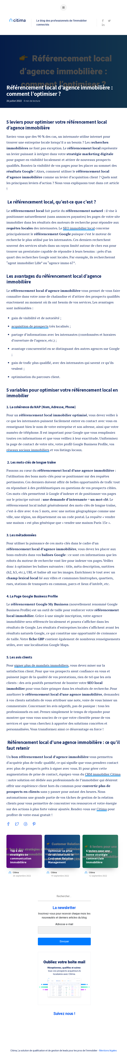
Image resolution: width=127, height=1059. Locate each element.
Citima (102, 809)
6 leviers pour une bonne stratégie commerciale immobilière (98, 856)
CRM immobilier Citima (103, 774)
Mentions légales (108, 1050)
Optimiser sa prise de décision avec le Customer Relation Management (61, 856)
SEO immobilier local (79, 228)
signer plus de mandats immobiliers (41, 665)
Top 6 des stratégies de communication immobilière (20, 856)
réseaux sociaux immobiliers (27, 450)
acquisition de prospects (29, 326)
